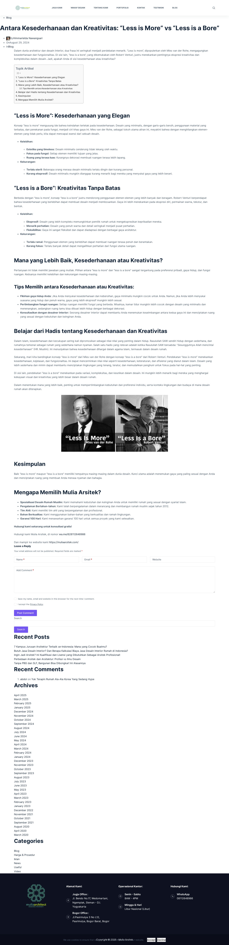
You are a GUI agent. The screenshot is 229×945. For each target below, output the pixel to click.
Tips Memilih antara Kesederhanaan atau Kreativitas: (48, 88)
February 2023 (22, 802)
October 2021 (22, 818)
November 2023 (23, 764)
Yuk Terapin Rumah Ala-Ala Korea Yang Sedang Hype (62, 679)
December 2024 (23, 711)
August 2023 (21, 777)
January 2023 (22, 806)
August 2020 (21, 826)
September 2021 (23, 822)
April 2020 (20, 830)
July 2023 (20, 781)
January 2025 (22, 707)
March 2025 (21, 699)
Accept (151, 939)
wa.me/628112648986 (72, 534)
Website (156, 559)
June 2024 (20, 736)
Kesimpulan (24, 95)
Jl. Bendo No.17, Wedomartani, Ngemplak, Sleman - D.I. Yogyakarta (90, 902)
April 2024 (20, 744)
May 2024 (20, 740)
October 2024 (22, 719)
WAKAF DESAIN (78, 8)
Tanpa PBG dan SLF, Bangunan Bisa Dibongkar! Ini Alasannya (50, 663)
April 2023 (20, 793)
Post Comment (25, 612)
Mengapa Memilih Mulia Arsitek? (35, 99)
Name (20, 559)
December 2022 (23, 810)
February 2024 (22, 752)
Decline (161, 939)
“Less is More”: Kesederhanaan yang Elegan (41, 77)
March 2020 (21, 834)
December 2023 (23, 760)
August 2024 (21, 728)
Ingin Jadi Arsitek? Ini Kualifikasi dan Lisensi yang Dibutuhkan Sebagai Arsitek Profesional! (67, 654)
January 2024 (22, 756)
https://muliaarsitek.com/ (64, 542)
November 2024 (23, 715)
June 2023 (20, 785)
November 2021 (23, 814)
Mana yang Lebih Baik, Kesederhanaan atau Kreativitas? (48, 85)
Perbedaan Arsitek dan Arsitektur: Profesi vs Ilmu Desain (47, 659)
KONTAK (141, 8)
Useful (17, 867)
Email (88, 559)
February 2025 (22, 703)
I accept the (30, 604)
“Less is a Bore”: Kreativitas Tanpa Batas (39, 81)
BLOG (174, 8)
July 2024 (20, 732)
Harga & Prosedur (24, 854)
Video (17, 871)
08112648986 (185, 898)
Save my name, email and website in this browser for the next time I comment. (56, 599)
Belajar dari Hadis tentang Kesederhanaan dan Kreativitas (49, 92)
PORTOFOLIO (123, 8)
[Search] (214, 8)
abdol (23, 679)
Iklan (16, 859)
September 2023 (24, 773)
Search (18, 618)
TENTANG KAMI (101, 8)
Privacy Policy (36, 604)
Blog (9, 17)
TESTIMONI (158, 8)
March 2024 (21, 748)
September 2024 (24, 723)
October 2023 (22, 769)
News (17, 863)
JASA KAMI (57, 8)
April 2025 (20, 695)
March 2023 (21, 797)
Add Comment (25, 570)
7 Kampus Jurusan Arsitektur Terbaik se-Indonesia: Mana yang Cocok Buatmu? (60, 646)
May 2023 (20, 789)
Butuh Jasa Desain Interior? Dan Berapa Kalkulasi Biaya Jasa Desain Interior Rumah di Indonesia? (71, 650)
